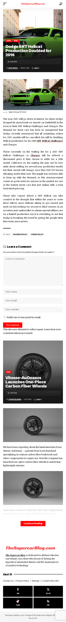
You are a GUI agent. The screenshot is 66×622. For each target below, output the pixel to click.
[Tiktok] (18, 603)
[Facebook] (18, 591)
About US (7, 574)
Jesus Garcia (13, 68)
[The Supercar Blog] (33, 4)
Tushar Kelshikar (14, 399)
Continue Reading (33, 523)
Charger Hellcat (37, 234)
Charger (35, 155)
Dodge (9, 40)
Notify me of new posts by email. (24, 317)
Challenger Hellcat (20, 234)
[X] (48, 591)
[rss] (48, 603)
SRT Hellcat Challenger (50, 141)
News (16, 40)
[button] (5, 4)
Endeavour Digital (44, 615)
